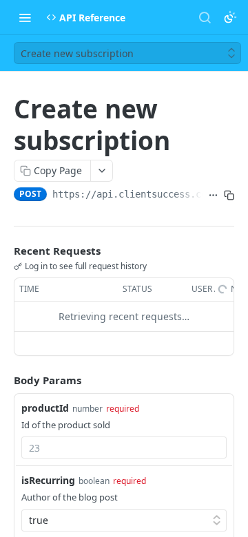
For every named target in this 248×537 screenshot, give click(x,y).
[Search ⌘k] (205, 17)
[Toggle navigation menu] (25, 17)
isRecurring (48, 480)
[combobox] (124, 447)
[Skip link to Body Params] (4, 380)
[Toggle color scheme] (230, 17)
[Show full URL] (213, 195)
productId (45, 407)
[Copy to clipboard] (229, 195)
